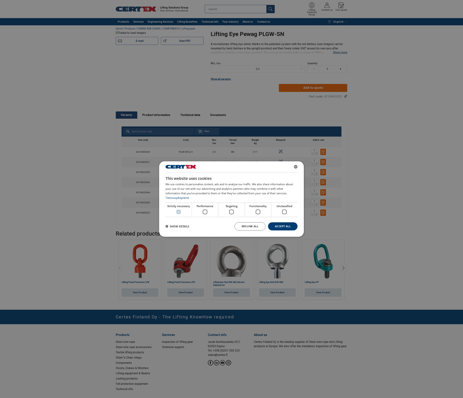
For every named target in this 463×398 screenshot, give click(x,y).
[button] (177, 226)
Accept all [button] (283, 226)
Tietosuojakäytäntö (177, 197)
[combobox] (296, 167)
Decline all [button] (250, 226)
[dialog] (231, 199)
